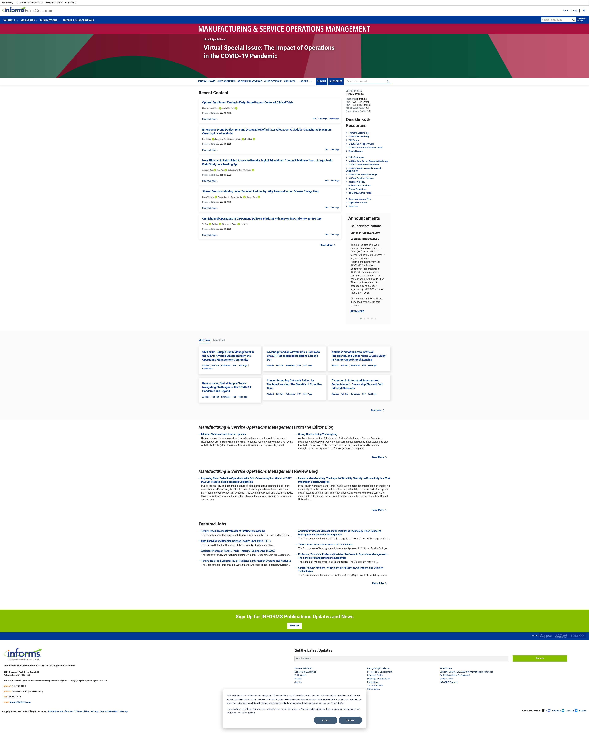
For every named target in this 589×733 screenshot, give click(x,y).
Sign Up (294, 625)
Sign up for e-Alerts (358, 202)
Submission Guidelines (360, 185)
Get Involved (300, 675)
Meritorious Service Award (365, 147)
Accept (325, 720)
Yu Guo (205, 224)
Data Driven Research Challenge (368, 161)
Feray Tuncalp (208, 197)
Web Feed (353, 206)
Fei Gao (215, 224)
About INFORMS (375, 685)
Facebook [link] (556, 710)
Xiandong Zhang (234, 139)
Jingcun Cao (207, 170)
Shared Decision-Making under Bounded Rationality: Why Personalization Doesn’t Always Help (260, 191)
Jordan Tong (252, 197)
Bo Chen (248, 139)
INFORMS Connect (54, 3)
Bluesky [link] (582, 710)
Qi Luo (216, 108)
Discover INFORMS (303, 668)
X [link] (546, 710)
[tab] (361, 318)
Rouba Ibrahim (224, 197)
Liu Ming (244, 224)
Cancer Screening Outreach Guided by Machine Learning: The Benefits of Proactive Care (294, 384)
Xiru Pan (220, 170)
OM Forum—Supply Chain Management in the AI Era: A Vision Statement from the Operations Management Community (228, 355)
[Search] (573, 19)
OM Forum (354, 140)
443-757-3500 (19, 686)
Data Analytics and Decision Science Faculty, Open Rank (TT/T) (236, 541)
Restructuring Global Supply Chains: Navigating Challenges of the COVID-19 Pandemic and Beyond (226, 387)
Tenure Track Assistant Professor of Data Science (325, 544)
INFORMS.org (7, 3)
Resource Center (375, 675)
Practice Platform (361, 178)
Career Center (71, 3)
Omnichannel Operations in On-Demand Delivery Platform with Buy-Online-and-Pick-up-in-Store (262, 218)
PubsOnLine (446, 668)
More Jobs (378, 583)
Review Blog (359, 136)
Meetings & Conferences (378, 678)
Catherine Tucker (235, 170)
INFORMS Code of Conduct (61, 711)
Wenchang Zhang (229, 224)
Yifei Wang (247, 170)
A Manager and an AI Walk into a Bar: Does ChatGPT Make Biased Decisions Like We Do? (293, 355)
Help (575, 10)
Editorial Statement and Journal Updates (223, 434)
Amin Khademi (228, 108)
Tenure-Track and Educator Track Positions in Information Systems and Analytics (246, 560)
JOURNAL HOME (206, 81)
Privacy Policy (337, 703)
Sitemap (123, 711)
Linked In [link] (570, 710)
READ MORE (357, 311)
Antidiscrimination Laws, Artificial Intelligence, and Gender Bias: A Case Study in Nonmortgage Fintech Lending (358, 355)
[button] (10, 20)
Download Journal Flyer (360, 199)
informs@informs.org (20, 702)
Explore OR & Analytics (305, 672)
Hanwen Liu (207, 108)
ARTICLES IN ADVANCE (249, 81)
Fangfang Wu (221, 139)
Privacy (94, 711)
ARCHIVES (289, 81)
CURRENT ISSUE (272, 81)
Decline (350, 720)
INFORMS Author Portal (360, 193)
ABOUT (304, 81)
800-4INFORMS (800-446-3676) (27, 691)
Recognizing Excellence (378, 668)
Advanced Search (581, 20)
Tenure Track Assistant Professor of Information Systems (233, 531)
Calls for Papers (356, 157)
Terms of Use (82, 711)
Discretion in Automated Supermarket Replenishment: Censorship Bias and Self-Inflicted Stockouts (358, 384)
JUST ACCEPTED (226, 81)
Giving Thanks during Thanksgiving (317, 434)
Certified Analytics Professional (30, 3)
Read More (326, 245)
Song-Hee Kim (237, 197)
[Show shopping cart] (583, 10)
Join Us (298, 682)
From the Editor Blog (359, 133)
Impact (297, 678)
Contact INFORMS (108, 711)
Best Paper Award (361, 144)
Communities (373, 689)
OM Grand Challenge (363, 174)
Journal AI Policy (357, 182)
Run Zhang (206, 139)
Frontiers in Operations (364, 164)
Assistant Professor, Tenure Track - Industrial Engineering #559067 (238, 550)
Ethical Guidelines (357, 189)
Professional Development (379, 672)
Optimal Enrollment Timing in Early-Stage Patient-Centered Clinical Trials (247, 102)
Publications (373, 682)
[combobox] (556, 19)
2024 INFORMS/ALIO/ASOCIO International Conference (466, 672)
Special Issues (356, 151)
